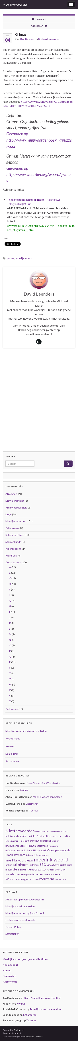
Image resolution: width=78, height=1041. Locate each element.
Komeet (10, 746)
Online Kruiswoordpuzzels (20, 920)
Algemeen (11, 493)
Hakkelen (41, 18)
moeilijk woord (24, 258)
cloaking (66, 836)
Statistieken (12, 933)
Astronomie (12, 761)
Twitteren (51, 869)
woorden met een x (36, 874)
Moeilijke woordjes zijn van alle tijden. (26, 730)
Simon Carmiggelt (56, 865)
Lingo (8, 514)
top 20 (34, 869)
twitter (42, 869)
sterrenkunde (22, 869)
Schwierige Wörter (16, 534)
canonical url (56, 836)
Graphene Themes (33, 1036)
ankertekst (55, 831)
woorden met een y (53, 874)
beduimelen (11, 836)
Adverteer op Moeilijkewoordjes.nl (24, 899)
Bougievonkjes (43, 836)
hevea (53, 841)
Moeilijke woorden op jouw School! (25, 913)
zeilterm (47, 879)
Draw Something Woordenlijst (44, 783)
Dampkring (11, 753)
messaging (53, 846)
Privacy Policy (13, 926)
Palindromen (12, 528)
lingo (30, 845)
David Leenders (28, 39)
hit (58, 841)
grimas (11, 258)
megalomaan (41, 845)
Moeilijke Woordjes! (15, 4)
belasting (21, 836)
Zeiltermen (11, 709)
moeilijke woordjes (38, 855)
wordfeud (33, 879)
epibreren (45, 840)
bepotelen (31, 836)
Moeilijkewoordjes (17, 854)
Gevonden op (17, 133)
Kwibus (23, 789)
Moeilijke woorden (50, 39)
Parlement (34, 865)
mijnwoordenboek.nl (16, 850)
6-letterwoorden (20, 830)
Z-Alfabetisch (13, 562)
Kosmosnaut (12, 738)
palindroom (20, 865)
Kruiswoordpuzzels (16, 507)
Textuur (33, 810)
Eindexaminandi (12, 841)
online (8, 864)
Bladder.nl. (19, 1030)
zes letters (60, 879)
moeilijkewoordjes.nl (19, 860)
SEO (43, 865)
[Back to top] (69, 1032)
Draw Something (14, 500)
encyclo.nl (35, 840)
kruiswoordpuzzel (15, 845)
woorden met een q (16, 874)
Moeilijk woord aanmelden (47, 796)
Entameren (32, 803)
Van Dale (60, 869)
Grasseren (37, 25)
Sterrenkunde (13, 541)
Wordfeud (11, 555)
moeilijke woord (37, 850)
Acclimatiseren (42, 831)
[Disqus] (39, 405)
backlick (64, 831)
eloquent (25, 841)
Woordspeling (13, 548)
